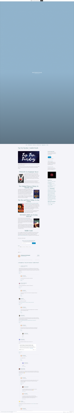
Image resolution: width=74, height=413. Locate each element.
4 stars (50, 183)
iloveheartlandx (22, 315)
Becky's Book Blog (23, 368)
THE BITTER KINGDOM (28, 204)
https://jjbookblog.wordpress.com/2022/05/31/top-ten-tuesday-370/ (28, 320)
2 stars (48, 181)
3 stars (52, 181)
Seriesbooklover (23, 339)
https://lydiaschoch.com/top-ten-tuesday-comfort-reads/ (27, 302)
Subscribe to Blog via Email (51, 151)
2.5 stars (50, 181)
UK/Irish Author (52, 201)
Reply (20, 273)
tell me (53, 169)
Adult (50, 184)
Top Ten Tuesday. (33, 403)
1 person (23, 279)
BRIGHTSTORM (20, 235)
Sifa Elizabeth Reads (37, 72)
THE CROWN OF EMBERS (35, 203)
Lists (22, 149)
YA (51, 204)
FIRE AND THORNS (29, 203)
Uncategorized (49, 204)
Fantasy (52, 188)
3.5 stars (54, 181)
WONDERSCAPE (25, 235)
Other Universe (50, 195)
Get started (42, 0)
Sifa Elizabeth (20, 149)
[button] (50, 176)
